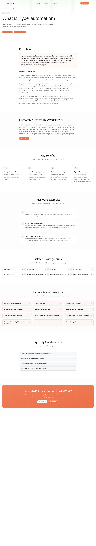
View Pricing (53, 401)
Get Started (85, 3)
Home (3, 8)
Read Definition (19, 32)
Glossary (9, 8)
